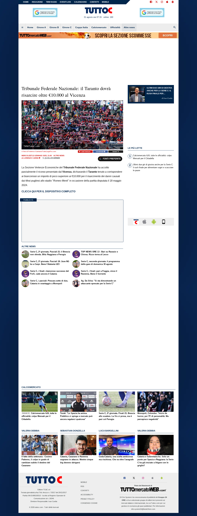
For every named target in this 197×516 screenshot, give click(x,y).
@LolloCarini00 (52, 158)
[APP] (136, 221)
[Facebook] (151, 2)
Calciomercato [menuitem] (99, 27)
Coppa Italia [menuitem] (81, 27)
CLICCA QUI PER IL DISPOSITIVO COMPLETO (48, 191)
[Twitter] (156, 2)
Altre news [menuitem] (129, 27)
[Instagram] (162, 2)
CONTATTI (94, 2)
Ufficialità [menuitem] (115, 27)
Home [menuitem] (30, 27)
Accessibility (87, 495)
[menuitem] (22, 27)
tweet (115, 151)
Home (26, 2)
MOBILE (105, 2)
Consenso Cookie (89, 503)
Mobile (84, 482)
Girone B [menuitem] (54, 27)
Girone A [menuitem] (41, 27)
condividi (100, 151)
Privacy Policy (87, 499)
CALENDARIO (80, 2)
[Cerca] (174, 27)
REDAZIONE (37, 2)
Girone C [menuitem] (67, 27)
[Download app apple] (167, 2)
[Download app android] (173, 2)
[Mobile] (164, 221)
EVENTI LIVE (65, 2)
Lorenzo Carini (31, 158)
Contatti (85, 491)
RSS (82, 486)
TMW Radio (51, 2)
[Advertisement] (151, 347)
